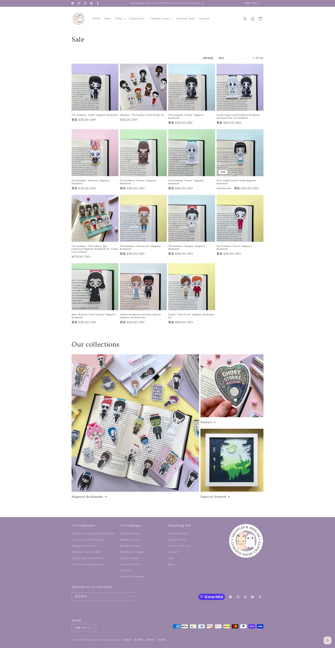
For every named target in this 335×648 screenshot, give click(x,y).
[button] (119, 18)
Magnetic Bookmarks (87, 497)
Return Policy (177, 539)
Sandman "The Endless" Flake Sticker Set (142, 115)
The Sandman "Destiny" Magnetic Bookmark (138, 182)
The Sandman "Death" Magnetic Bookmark (95, 115)
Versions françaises (132, 576)
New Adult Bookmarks (86, 551)
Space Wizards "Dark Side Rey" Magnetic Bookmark (94, 316)
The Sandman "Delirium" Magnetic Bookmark (91, 182)
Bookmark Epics (130, 533)
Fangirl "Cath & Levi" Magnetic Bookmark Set (191, 316)
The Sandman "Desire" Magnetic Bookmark (234, 247)
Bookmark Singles (132, 551)
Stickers (206, 422)
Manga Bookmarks (84, 545)
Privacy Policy (177, 533)
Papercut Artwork (213, 497)
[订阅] (130, 596)
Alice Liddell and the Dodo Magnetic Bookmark (236, 182)
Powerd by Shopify (109, 640)
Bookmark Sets (130, 545)
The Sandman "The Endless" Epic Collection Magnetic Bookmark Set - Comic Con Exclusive (95, 249)
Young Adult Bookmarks (88, 558)
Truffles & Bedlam (89, 640)
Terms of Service (179, 545)
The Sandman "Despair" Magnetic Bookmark (186, 247)
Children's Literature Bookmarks (93, 533)
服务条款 (150, 640)
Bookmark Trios (130, 539)
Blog (171, 564)
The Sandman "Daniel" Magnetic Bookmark (186, 182)
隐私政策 (139, 640)
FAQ (171, 558)
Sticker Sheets (129, 558)
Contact (173, 551)
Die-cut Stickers (130, 564)
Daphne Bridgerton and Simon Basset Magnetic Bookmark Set (140, 316)
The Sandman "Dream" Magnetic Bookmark (186, 116)
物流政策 (162, 640)
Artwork (125, 570)
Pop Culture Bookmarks (87, 564)
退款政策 (127, 640)
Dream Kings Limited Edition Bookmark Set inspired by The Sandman (238, 116)
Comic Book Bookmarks (88, 539)
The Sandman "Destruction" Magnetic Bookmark (140, 247)
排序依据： (209, 58)
